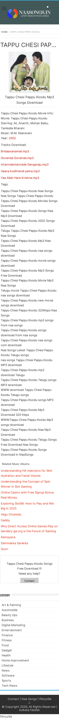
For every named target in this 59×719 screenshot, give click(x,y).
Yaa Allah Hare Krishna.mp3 (20, 178)
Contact (29, 580)
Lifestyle (7, 665)
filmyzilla (45, 699)
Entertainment (12, 630)
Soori (4, 549)
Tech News (9, 685)
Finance (7, 635)
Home (4, 32)
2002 (12, 138)
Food (5, 645)
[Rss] (29, 703)
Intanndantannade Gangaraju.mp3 (25, 164)
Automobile (9, 610)
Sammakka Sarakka (14, 543)
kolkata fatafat (29, 710)
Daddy (5, 520)
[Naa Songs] (29, 12)
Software (8, 675)
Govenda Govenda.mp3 (17, 158)
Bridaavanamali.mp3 (15, 151)
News (6, 670)
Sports (6, 680)
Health (6, 655)
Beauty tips (9, 615)
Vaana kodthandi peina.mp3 (20, 171)
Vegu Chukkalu (11, 514)
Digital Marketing (13, 625)
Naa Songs (29, 699)
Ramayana (8, 537)
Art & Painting (11, 605)
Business (8, 620)
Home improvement (15, 660)
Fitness (7, 640)
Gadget (7, 650)
